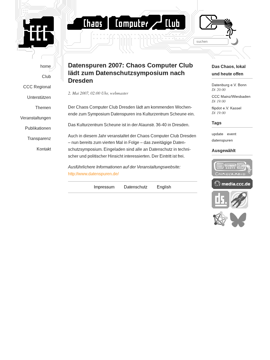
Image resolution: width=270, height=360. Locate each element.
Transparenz (39, 138)
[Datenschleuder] (220, 207)
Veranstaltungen (35, 118)
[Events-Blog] (239, 207)
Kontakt (44, 149)
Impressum (104, 187)
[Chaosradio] (232, 175)
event (231, 134)
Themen (43, 107)
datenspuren (222, 140)
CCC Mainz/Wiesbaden (231, 96)
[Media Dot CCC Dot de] (232, 187)
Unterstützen (39, 97)
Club (46, 76)
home (45, 66)
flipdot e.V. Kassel (226, 108)
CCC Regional (37, 87)
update (217, 134)
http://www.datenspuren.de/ (93, 174)
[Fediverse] (220, 226)
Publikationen (38, 128)
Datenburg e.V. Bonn (229, 85)
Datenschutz (135, 187)
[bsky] (238, 226)
